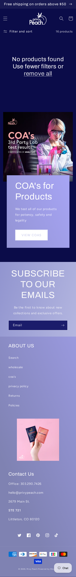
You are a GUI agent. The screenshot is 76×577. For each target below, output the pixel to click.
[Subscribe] (62, 325)
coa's (12, 377)
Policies (14, 405)
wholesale (15, 367)
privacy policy (18, 386)
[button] (5, 18)
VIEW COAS (31, 235)
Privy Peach (32, 569)
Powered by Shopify (48, 569)
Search (13, 358)
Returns (14, 396)
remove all (38, 73)
